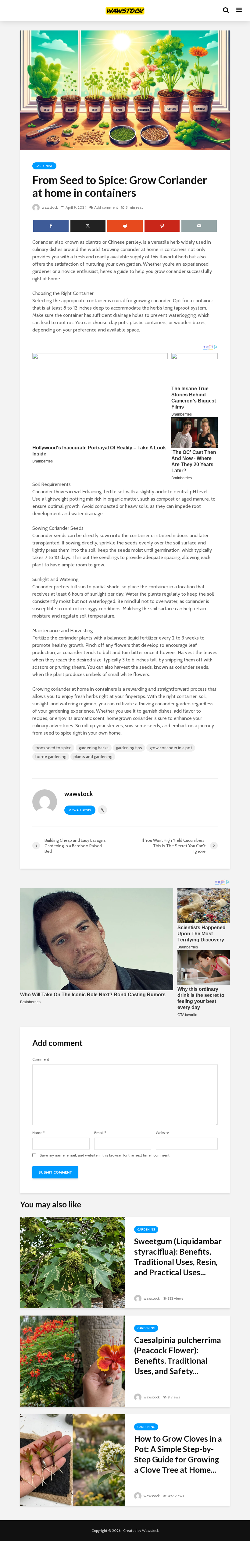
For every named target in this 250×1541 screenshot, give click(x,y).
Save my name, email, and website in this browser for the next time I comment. (105, 1155)
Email (100, 1133)
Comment (40, 1059)
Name (38, 1133)
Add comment (106, 207)
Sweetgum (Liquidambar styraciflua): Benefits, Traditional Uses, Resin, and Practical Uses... (178, 1256)
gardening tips (129, 747)
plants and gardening (92, 756)
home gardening (50, 756)
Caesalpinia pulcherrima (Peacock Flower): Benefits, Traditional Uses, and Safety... (177, 1355)
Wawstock (150, 1530)
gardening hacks (94, 747)
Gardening (44, 166)
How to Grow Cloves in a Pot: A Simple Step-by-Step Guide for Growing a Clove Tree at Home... (178, 1454)
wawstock (49, 207)
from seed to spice (53, 747)
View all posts (80, 810)
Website (162, 1133)
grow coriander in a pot (170, 747)
